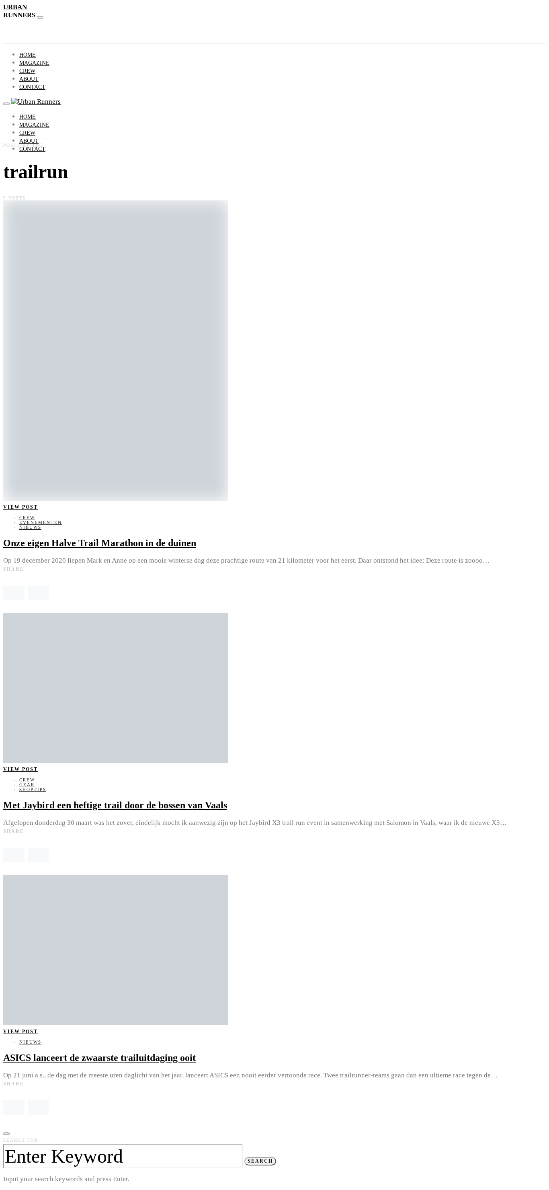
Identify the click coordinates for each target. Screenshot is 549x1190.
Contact (32, 87)
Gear (27, 784)
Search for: (21, 1140)
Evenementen (40, 522)
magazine (34, 63)
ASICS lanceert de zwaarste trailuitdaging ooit (99, 1057)
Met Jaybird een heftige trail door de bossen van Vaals (115, 805)
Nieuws (30, 527)
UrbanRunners (20, 11)
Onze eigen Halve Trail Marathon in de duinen (99, 543)
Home (27, 55)
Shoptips (32, 789)
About (29, 79)
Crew (27, 71)
